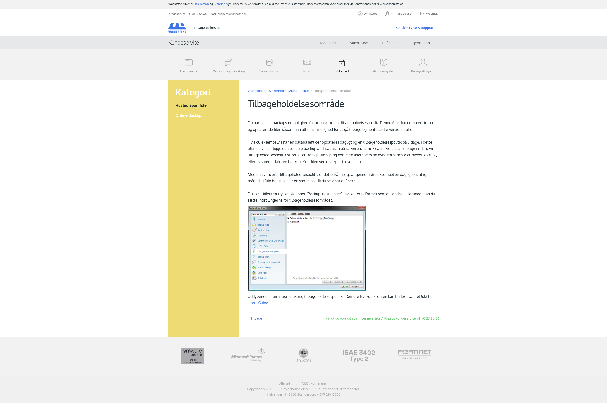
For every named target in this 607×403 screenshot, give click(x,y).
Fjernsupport (422, 43)
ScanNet (219, 4)
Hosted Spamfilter (191, 105)
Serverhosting (269, 71)
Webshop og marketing (228, 71)
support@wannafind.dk (232, 14)
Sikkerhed (342, 71)
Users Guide (258, 303)
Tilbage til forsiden (207, 27)
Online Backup (188, 115)
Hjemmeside (188, 71)
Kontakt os (328, 43)
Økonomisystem (383, 71)
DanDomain (201, 4)
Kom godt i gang (423, 71)
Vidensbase (359, 43)
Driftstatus (390, 43)
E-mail (307, 71)
